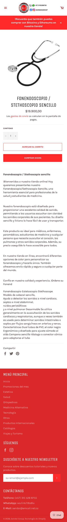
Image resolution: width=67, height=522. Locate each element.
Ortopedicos (10, 402)
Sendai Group (17, 518)
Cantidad (8, 128)
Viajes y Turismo (13, 433)
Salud (6, 397)
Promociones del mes (16, 386)
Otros (6, 417)
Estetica (8, 391)
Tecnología (9, 412)
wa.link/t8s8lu (26, 503)
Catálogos (9, 428)
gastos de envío (19, 116)
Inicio (6, 381)
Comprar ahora (32, 158)
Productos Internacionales (18, 423)
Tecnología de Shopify (35, 518)
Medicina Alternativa (15, 407)
